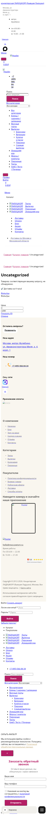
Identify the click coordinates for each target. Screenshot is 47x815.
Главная (7, 254)
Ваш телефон (11, 783)
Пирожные (16, 161)
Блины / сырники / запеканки (16, 118)
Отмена (4, 316)
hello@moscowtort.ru (13, 544)
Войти (10, 618)
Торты (14, 164)
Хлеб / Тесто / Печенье (16, 168)
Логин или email (9, 607)
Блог (8, 653)
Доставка (10, 647)
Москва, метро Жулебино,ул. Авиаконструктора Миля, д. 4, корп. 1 (20, 346)
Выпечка (15, 129)
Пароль (5, 612)
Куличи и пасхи (19, 138)
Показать (6, 313)
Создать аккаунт (14, 603)
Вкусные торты (15, 125)
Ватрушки (20, 134)
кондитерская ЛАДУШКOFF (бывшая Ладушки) (22, 3)
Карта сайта (26, 588)
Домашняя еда (16, 711)
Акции (9, 655)
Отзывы (9, 658)
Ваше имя (9, 776)
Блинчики (20, 132)
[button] (10, 330)
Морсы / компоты (15, 157)
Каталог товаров (20, 254)
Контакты (10, 661)
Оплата (9, 650)
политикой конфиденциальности (17, 795)
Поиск (9, 91)
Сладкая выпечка (20, 146)
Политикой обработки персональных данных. (19, 745)
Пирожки (20, 142)
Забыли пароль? (8, 623)
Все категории (16, 111)
